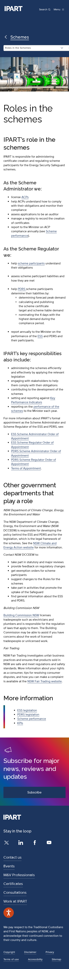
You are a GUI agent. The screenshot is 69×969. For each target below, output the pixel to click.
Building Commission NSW (21, 615)
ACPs (25, 197)
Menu (57, 9)
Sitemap (56, 959)
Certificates (13, 884)
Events (9, 866)
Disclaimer (30, 952)
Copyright (9, 952)
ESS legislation (27, 710)
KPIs (20, 723)
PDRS (22, 289)
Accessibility (35, 959)
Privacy (50, 952)
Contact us (12, 857)
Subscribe (34, 792)
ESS (40, 336)
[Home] (14, 8)
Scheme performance (31, 719)
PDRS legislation (28, 714)
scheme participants (31, 263)
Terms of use (11, 959)
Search (43, 9)
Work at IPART (15, 901)
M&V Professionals (19, 875)
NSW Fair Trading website (44, 681)
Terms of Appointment (26, 468)
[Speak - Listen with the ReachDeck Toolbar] (8, 912)
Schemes (19, 37)
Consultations (14, 892)
